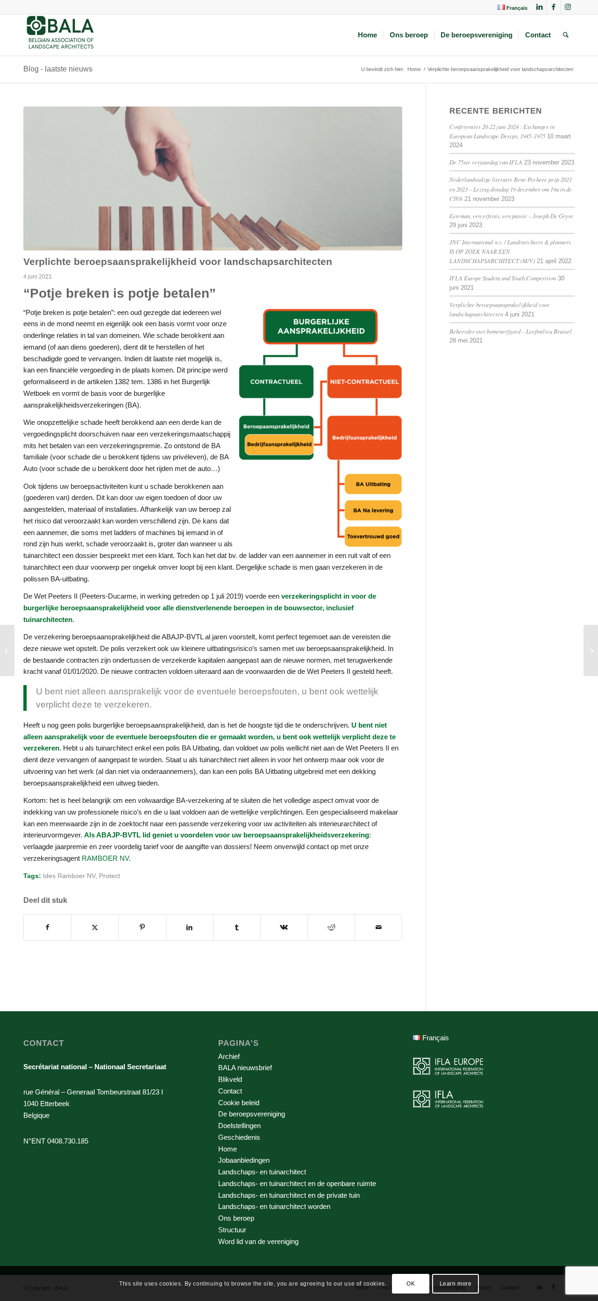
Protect (109, 875)
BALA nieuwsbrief (245, 1068)
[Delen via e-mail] (378, 927)
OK (410, 1283)
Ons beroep (236, 1218)
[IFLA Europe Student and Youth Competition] (591, 650)
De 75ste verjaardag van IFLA (485, 162)
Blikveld (230, 1079)
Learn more (456, 1283)
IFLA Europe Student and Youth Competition (502, 278)
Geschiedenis (239, 1137)
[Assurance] (212, 178)
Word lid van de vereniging (258, 1241)
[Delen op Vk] (284, 927)
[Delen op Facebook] (47, 927)
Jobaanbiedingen (244, 1160)
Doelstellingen (239, 1125)
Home (227, 1149)
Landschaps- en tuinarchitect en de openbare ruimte (297, 1183)
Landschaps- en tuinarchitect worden (274, 1206)
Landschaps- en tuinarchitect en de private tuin (289, 1195)
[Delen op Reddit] (331, 927)
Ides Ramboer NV (69, 875)
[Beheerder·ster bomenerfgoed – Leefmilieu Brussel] (7, 650)
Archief (229, 1056)
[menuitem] (510, 7)
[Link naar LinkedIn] (539, 7)
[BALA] (60, 35)
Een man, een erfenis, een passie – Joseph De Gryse (511, 216)
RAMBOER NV (105, 858)
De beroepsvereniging (251, 1114)
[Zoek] (566, 35)
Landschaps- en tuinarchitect (262, 1172)
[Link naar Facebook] (553, 7)
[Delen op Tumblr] (237, 927)
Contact (230, 1091)
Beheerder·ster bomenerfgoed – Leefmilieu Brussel (510, 331)
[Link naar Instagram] (568, 7)
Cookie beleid (238, 1103)
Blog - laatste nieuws (58, 69)
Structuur (232, 1230)
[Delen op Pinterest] (142, 927)
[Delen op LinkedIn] (189, 927)
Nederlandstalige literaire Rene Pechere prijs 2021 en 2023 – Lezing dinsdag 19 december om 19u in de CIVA (510, 188)
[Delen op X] (94, 927)
